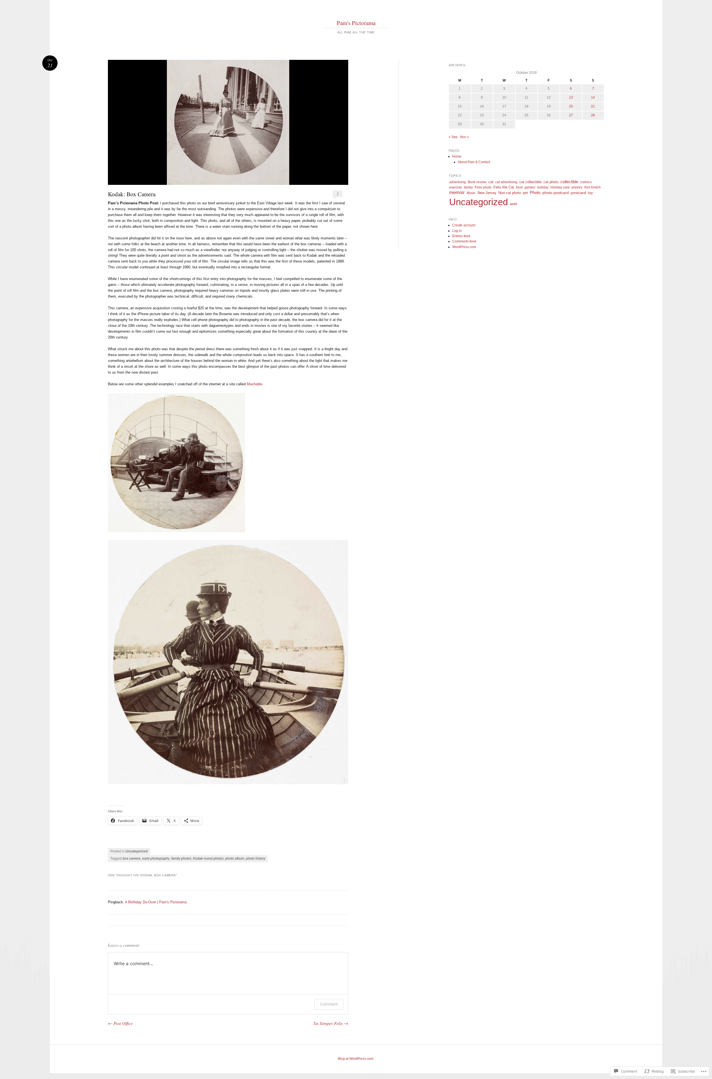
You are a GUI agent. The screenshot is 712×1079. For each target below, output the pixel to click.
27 (571, 115)
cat (490, 182)
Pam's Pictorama (356, 23)
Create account (463, 225)
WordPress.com (464, 247)
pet (525, 193)
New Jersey (487, 193)
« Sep (453, 137)
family (468, 187)
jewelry (577, 187)
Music (471, 193)
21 (593, 106)
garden (530, 187)
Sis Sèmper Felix (330, 1023)
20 (571, 106)
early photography (156, 858)
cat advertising (506, 182)
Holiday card (560, 187)
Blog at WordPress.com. (356, 1059)
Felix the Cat (503, 187)
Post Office (120, 1023)
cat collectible (530, 182)
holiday (542, 187)
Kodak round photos (208, 858)
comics (586, 182)
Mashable (254, 384)
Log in (457, 231)
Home (456, 156)
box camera (131, 858)
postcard (578, 193)
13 (571, 97)
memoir (457, 192)
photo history (255, 858)
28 (593, 115)
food (519, 187)
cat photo (550, 182)
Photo (535, 192)
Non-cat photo (509, 193)
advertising (457, 182)
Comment (329, 1004)
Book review (477, 182)
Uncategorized (136, 851)
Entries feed (461, 236)
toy (590, 193)
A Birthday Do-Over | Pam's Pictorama (156, 902)
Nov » (464, 137)
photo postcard (555, 193)
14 (593, 97)
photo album (234, 858)
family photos (181, 858)
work (513, 204)
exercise (455, 187)
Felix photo (483, 187)
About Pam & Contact (474, 162)
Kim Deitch (592, 187)
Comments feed (464, 241)
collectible (569, 181)
